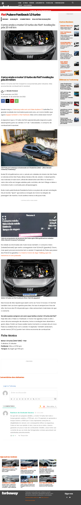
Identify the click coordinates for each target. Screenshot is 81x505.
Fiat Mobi (43, 467)
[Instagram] (67, 497)
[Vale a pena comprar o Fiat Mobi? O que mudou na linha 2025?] (10, 463)
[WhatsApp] (17, 101)
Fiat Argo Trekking (64, 62)
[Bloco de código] (30, 399)
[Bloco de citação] (28, 399)
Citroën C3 (64, 51)
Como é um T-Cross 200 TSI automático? (66, 74)
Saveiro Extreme (8, 483)
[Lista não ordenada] (25, 399)
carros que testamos (40, 10)
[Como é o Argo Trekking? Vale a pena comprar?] (76, 63)
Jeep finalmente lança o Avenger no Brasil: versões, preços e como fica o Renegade (66, 86)
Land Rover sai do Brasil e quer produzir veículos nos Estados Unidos (66, 112)
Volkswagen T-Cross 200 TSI (66, 43)
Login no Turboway (9, 386)
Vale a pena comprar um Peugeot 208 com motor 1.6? (28, 486)
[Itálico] (14, 399)
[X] (7, 101)
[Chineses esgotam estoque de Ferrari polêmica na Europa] (76, 104)
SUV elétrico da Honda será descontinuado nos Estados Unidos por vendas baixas (66, 95)
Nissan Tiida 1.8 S (66, 26)
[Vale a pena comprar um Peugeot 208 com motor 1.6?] (29, 478)
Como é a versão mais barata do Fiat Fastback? (46, 485)
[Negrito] (11, 399)
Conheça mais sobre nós (32, 497)
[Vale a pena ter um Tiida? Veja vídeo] (76, 27)
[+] (39, 399)
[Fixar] (19, 399)
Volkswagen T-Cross (66, 71)
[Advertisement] (37, 67)
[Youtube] (70, 497)
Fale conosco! (45, 497)
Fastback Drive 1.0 (46, 483)
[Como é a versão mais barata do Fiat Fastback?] (47, 478)
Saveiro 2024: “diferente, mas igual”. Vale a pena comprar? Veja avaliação (9, 486)
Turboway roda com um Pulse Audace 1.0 (28, 109)
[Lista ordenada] (22, 399)
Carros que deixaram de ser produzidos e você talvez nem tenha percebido (66, 120)
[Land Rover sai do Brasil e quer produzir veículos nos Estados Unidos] (76, 111)
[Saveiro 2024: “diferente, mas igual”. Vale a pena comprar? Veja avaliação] (10, 478)
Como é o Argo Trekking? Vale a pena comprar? (65, 66)
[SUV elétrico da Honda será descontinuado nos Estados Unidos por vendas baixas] (76, 94)
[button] (73, 2)
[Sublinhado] (17, 399)
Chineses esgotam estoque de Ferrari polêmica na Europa (66, 104)
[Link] (33, 399)
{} (36, 399)
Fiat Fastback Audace (26, 467)
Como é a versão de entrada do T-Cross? (66, 47)
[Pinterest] (12, 101)
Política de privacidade (30, 500)
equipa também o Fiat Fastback (18, 115)
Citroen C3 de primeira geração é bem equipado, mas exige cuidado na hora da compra (66, 55)
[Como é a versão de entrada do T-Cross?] (76, 44)
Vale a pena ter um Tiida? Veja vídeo (66, 28)
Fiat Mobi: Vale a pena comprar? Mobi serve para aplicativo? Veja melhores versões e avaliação (46, 471)
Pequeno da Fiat (8, 467)
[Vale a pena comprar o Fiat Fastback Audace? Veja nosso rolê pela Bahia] (29, 463)
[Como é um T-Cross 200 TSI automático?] (76, 72)
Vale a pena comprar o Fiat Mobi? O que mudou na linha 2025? (9, 470)
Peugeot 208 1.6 (27, 483)
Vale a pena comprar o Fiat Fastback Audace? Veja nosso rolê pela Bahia (28, 472)
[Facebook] (3, 101)
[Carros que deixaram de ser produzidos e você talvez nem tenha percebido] (76, 119)
